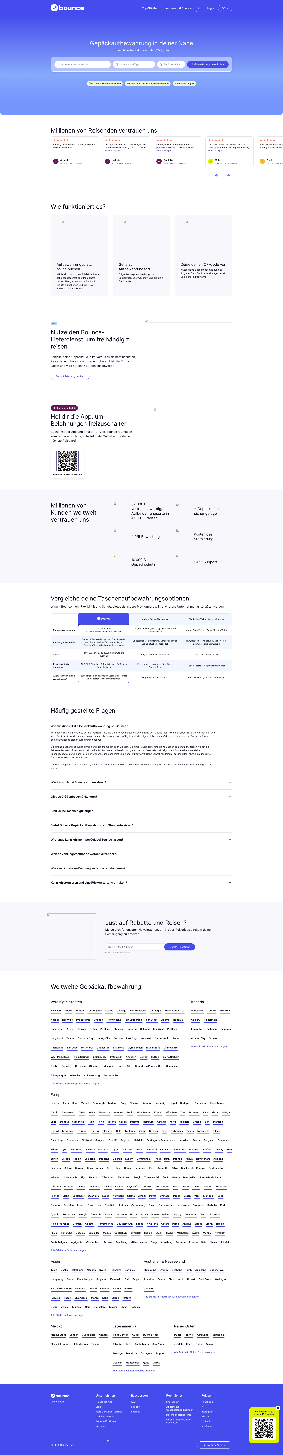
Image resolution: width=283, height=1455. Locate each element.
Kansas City (125, 1066)
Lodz (220, 1195)
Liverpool (81, 1131)
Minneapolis (170, 1047)
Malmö (107, 1232)
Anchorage (57, 1047)
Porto (101, 1121)
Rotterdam (69, 1214)
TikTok (205, 1416)
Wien (92, 1112)
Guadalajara (89, 1334)
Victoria (226, 1029)
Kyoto (102, 1269)
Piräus (176, 1195)
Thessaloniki (151, 1177)
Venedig (160, 1103)
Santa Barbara (171, 1056)
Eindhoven (124, 1177)
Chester (89, 1223)
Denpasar (80, 1288)
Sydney (164, 1269)
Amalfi (142, 1195)
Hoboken (80, 1066)
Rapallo (220, 1223)
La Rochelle (70, 1177)
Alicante (127, 1149)
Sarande (181, 1242)
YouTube (207, 1426)
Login (210, 8)
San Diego (152, 1019)
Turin (91, 1121)
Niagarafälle (153, 1047)
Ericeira (193, 1242)
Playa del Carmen (61, 1344)
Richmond (212, 1029)
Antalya (186, 1223)
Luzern (129, 1158)
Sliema (131, 1195)
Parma (152, 1195)
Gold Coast (205, 1279)
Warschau (104, 1112)
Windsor (55, 1177)
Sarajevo (100, 1140)
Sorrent (79, 1168)
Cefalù (165, 1223)
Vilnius (108, 1186)
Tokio (54, 1269)
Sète (203, 1242)
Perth (189, 1269)
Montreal (225, 1010)
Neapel (55, 1019)
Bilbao (216, 1131)
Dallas (93, 1029)
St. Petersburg (91, 1075)
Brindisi (68, 1186)
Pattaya (126, 1297)
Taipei (136, 1279)
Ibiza (90, 1168)
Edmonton (197, 1029)
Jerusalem (218, 1334)
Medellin (117, 1362)
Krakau (158, 1112)
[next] (228, 175)
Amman (209, 1344)
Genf (165, 1177)
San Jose (72, 1047)
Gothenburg (138, 1205)
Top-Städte (149, 8)
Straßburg (76, 1149)
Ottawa (213, 1038)
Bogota (160, 1353)
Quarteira (93, 1195)
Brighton (125, 1140)
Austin (70, 1029)
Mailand (112, 1103)
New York (56, 1010)
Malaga (226, 1112)
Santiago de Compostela (161, 1140)
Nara (88, 1306)
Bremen (77, 1223)
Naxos (134, 1214)
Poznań (177, 1158)
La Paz (156, 1362)
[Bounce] (67, 7)
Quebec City (198, 1038)
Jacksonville (110, 1075)
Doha (199, 1344)
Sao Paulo (158, 1344)
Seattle (109, 1010)
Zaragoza (197, 1205)
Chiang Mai (81, 1297)
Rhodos (200, 1168)
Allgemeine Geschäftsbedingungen (179, 1408)
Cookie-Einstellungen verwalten (178, 1421)
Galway (219, 1149)
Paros (175, 1223)
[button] (208, 64)
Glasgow (107, 1131)
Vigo (197, 1195)
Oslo (118, 1131)
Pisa (205, 1112)
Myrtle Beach (135, 1047)
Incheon (105, 1288)
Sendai (117, 1288)
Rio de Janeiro (120, 1334)
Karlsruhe (66, 1232)
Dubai (177, 1334)
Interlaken (183, 1205)
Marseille (218, 1121)
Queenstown (217, 1269)
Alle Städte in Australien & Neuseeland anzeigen (171, 1296)
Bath (167, 1158)
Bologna (118, 1112)
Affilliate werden (105, 1416)
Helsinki (138, 1140)
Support (135, 1406)
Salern (68, 1168)
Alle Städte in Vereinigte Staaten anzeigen (75, 1083)
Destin (54, 1066)
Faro (151, 1168)
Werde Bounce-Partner (109, 1411)
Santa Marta (142, 1344)
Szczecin (215, 1214)
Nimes (213, 1242)
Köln (229, 1149)
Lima (128, 1344)
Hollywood (57, 1038)
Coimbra (55, 1205)
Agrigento (77, 1242)
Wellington (221, 1279)
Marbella (212, 1205)
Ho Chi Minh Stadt (61, 1288)
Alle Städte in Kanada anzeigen (209, 1046)
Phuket (128, 1288)
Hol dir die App (104, 1401)
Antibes (123, 1205)
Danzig (95, 1131)
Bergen (66, 1158)
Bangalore (100, 1306)
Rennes (55, 1195)
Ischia (144, 1214)
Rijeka (54, 1232)
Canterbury (120, 1232)
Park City (131, 1038)
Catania (161, 1121)
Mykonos (67, 1131)
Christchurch (176, 1279)
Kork (223, 1205)
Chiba (124, 1306)
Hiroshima (115, 1269)
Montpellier (189, 1177)
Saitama (135, 1306)
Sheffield (110, 1205)
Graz (90, 1205)
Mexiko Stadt (58, 1334)
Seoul (70, 1279)
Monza (207, 1232)
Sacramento (173, 1066)
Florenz (134, 1103)
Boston (79, 1010)
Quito (146, 1362)
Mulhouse (182, 1232)
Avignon (218, 1158)
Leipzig (177, 1214)
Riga (83, 1177)
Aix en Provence (60, 1223)
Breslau (153, 1131)
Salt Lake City (85, 1038)
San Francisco (138, 1010)
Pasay (67, 1297)
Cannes (80, 1186)
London (55, 1103)
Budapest (185, 1103)
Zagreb (115, 1149)
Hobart (191, 1279)
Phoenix (118, 1029)
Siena (66, 1195)
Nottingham (203, 1158)
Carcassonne (166, 1205)
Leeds (139, 1149)
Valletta (90, 1149)
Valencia (184, 1121)
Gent (109, 1168)
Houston (132, 1029)
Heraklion (183, 1140)
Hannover (140, 1168)
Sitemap (135, 1411)
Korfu (173, 1121)
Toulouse (130, 1131)
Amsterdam (68, 1112)
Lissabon (147, 1103)
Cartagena (146, 1353)
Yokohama (77, 1269)
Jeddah (178, 1344)
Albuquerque (58, 1075)
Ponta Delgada (59, 1242)
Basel (152, 1205)
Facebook (207, 1401)
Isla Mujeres (81, 1344)
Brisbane (177, 1269)
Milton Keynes (139, 1242)
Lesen (187, 1195)
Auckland (200, 1269)
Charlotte (94, 1066)
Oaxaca (103, 1334)
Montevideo (133, 1362)
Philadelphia (83, 1019)
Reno (176, 1038)
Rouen (155, 1214)
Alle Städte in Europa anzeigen (68, 1250)
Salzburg (56, 1168)
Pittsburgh (116, 1056)
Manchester (144, 1112)
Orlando (98, 1019)
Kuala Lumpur (85, 1279)
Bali (127, 1279)
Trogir (137, 1177)
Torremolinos (105, 1223)
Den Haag (121, 1242)
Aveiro (195, 1232)
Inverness (94, 1186)
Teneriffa (163, 1168)
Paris (66, 1103)
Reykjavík (132, 1186)
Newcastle (203, 1131)
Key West (158, 1029)
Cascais (80, 1232)
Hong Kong (57, 1279)
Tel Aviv (188, 1334)
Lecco (80, 1205)
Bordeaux (72, 1140)
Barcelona (200, 1103)
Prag (123, 1103)
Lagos (139, 1223)
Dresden (69, 1205)
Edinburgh (99, 1103)
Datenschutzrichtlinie (178, 1414)
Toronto (212, 1010)
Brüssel (197, 1121)
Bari (207, 1121)
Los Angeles (94, 1010)
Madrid (85, 1103)
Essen (159, 1232)
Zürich (54, 1158)
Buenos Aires (151, 1334)
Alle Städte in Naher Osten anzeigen (194, 1352)
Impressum (172, 1401)
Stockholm (78, 1121)
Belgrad (117, 1158)
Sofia (164, 1131)
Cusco (136, 1334)
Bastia (108, 1214)
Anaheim (131, 1056)
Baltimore (118, 1047)
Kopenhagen (217, 1103)
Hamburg (148, 1121)
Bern (203, 1214)
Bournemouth (125, 1223)
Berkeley (67, 1066)
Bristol (54, 1149)
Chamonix (223, 1140)
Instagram (207, 1411)
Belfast (207, 1149)
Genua (196, 1140)
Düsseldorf (108, 1177)
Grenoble (96, 1214)
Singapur (101, 1279)
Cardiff (113, 1140)
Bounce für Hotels (106, 1421)
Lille (118, 1168)
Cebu (54, 1306)
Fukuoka (55, 1297)
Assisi (99, 1168)
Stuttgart (87, 1140)
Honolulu (178, 1019)
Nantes (208, 1186)
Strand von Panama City (149, 1066)
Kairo (189, 1344)
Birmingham (144, 1158)
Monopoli (208, 1195)
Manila (95, 1297)
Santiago (117, 1353)
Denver (82, 1029)
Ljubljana (165, 1149)
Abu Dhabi (203, 1334)
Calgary (195, 1019)
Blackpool (186, 1168)
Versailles (94, 1232)
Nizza (215, 1112)
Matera (176, 1177)
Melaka (64, 1306)
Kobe (105, 1297)
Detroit (144, 1056)
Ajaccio (55, 1214)
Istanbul (64, 1121)
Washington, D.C (175, 1010)
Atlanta (165, 1019)
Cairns (161, 1279)
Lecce (185, 1186)
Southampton (216, 1168)
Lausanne (121, 1214)
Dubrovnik (177, 1131)
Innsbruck (180, 1149)
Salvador (117, 1344)
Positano (104, 1158)
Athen (82, 1112)
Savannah (146, 1038)
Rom (74, 1103)
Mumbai (77, 1306)
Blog (98, 1406)
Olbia (175, 1168)
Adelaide (149, 1279)
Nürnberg (118, 1195)
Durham (118, 1038)
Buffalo (155, 1056)
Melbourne (150, 1269)
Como (127, 1168)
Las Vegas (155, 1010)
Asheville (74, 1075)
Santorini (151, 1149)
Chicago (121, 1010)
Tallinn (77, 1158)
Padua (189, 1158)
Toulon (196, 1186)
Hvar (175, 1186)
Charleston (103, 1047)
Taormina (146, 1186)
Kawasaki (115, 1279)
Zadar (142, 1131)
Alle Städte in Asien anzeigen (67, 1315)
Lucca (105, 1195)
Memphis (109, 1066)
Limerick (136, 1232)
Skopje (148, 1232)
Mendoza (131, 1353)
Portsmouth (163, 1186)
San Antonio (162, 1038)
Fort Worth (87, 1047)
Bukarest (194, 1149)
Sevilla (123, 1121)
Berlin (130, 1112)
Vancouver (197, 1010)
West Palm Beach (60, 1056)
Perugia (82, 1214)
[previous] (217, 175)
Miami (68, 1010)
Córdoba (56, 1186)
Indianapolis (100, 1056)
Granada (165, 1195)
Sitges (198, 1223)
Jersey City (103, 1038)
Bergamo (209, 1140)
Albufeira (226, 1242)
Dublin (54, 1112)
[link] (70, 376)
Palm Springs (81, 1056)
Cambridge (57, 1029)
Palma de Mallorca (210, 1177)
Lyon (64, 1149)
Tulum (95, 1344)
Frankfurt (194, 1112)
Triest (157, 1158)
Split (53, 1121)
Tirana (190, 1131)
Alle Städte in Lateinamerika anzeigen (134, 1370)
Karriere (100, 1426)
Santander (78, 1195)
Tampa (70, 1038)
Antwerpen (191, 1214)
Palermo (134, 1121)
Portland (105, 1029)
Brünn (209, 1223)
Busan (115, 1297)
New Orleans (113, 1019)
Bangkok (130, 1269)
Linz (99, 1205)
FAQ (133, 1401)
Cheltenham (93, 1242)
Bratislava (221, 1186)
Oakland (145, 1029)
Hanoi (93, 1288)
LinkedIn (206, 1421)
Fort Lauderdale (133, 1019)
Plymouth (219, 1232)
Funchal (93, 1177)
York (182, 1112)
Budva (169, 1232)
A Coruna (152, 1223)
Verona (111, 1121)
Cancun (73, 1334)
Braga (154, 1242)
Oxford (55, 1131)
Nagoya (91, 1269)
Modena (103, 1149)
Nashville (67, 1019)
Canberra (149, 1288)
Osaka (64, 1269)
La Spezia (90, 1158)
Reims (165, 1214)
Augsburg (166, 1242)
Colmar (119, 1186)
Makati (113, 1306)
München (171, 1112)
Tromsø (108, 1242)
